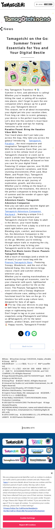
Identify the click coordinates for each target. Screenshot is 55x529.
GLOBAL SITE (29, 428)
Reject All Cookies (27, 525)
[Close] (52, 473)
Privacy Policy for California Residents (20, 508)
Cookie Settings (27, 518)
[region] (27, 499)
